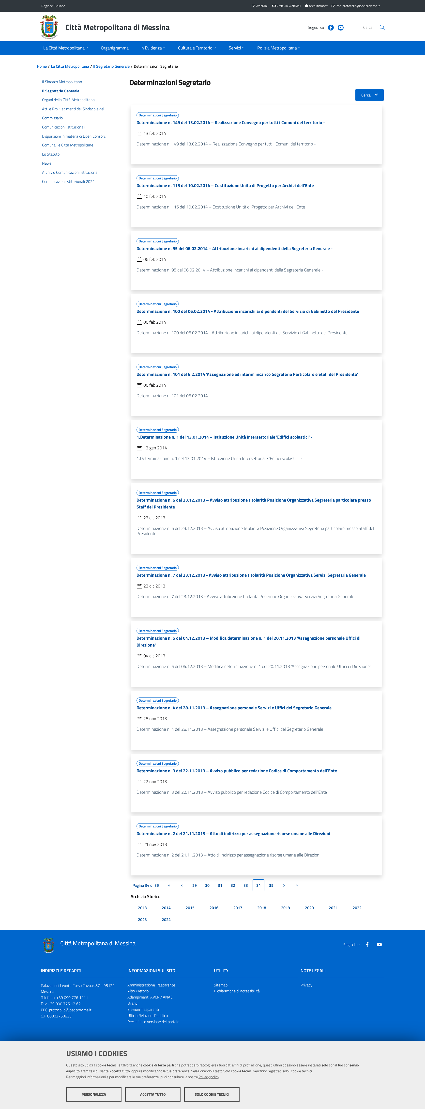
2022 (357, 908)
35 (271, 885)
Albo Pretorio (138, 991)
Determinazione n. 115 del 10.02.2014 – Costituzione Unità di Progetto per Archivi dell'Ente (225, 185)
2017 (237, 908)
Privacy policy (208, 1077)
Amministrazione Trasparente (151, 985)
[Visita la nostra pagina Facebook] (329, 27)
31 (220, 885)
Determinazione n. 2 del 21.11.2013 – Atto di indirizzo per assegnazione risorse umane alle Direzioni (233, 833)
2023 (142, 919)
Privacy (306, 985)
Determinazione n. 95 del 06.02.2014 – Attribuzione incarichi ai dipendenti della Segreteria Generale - (235, 248)
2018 (261, 908)
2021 (333, 908)
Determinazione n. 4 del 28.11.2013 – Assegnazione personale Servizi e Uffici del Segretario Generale (234, 707)
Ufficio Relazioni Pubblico (147, 1015)
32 (233, 885)
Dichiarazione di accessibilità (237, 991)
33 (245, 885)
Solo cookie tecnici (212, 1094)
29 (194, 885)
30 (207, 885)
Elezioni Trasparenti (143, 1009)
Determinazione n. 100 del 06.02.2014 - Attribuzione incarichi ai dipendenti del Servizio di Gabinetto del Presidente (248, 311)
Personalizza (94, 1094)
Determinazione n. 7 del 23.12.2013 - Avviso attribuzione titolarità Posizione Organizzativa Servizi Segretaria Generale (251, 575)
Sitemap (221, 985)
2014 (166, 908)
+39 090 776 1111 (72, 997)
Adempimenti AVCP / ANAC (150, 997)
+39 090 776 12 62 (64, 1004)
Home (42, 66)
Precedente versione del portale (153, 1022)
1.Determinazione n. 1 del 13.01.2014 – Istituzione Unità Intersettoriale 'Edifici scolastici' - (224, 437)
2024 (166, 919)
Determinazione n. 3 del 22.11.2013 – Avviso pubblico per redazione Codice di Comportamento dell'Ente (237, 770)
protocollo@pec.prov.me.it (70, 1010)
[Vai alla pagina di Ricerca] (382, 27)
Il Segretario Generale (111, 66)
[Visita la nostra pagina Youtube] (339, 27)
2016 (214, 908)
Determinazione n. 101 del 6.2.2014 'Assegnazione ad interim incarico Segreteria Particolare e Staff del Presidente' (247, 374)
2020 (309, 908)
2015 (190, 908)
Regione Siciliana (53, 5)
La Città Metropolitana (70, 66)
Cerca (366, 95)
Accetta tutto (153, 1094)
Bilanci (132, 1003)
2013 (142, 908)
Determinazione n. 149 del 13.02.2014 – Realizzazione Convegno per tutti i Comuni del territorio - (231, 122)
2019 (285, 908)
